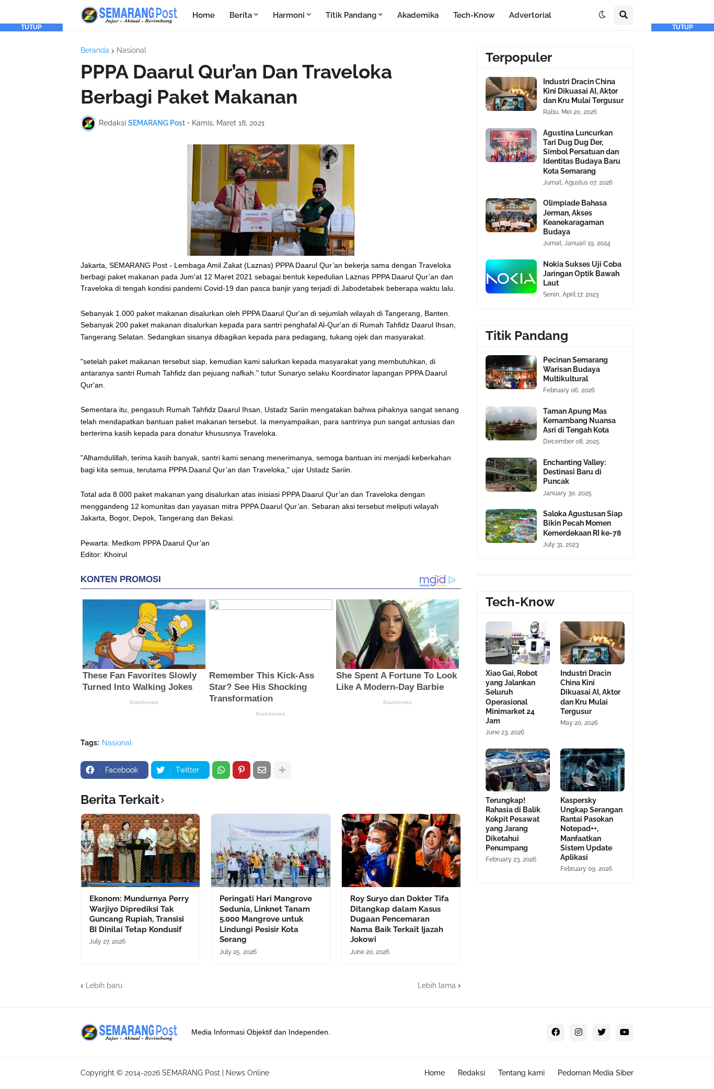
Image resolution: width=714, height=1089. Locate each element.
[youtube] (625, 1032)
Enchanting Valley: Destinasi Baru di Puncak (574, 471)
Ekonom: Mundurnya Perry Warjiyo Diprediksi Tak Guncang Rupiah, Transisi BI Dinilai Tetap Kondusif (139, 914)
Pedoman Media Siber (596, 1073)
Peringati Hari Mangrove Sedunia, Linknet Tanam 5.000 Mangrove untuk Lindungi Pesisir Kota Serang (266, 919)
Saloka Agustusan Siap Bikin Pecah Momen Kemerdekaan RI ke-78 (583, 523)
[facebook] (556, 1032)
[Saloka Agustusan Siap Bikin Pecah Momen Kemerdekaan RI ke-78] (511, 526)
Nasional (131, 50)
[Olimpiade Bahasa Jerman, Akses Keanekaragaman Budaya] (511, 215)
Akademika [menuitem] (418, 15)
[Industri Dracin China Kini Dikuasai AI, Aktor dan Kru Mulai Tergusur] (511, 94)
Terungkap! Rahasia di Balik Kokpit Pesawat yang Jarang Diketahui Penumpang (513, 824)
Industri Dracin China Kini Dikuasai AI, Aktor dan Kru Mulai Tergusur (583, 91)
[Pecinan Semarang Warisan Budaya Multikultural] (511, 372)
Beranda (94, 50)
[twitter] (602, 1032)
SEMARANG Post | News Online (215, 1073)
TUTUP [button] (31, 27)
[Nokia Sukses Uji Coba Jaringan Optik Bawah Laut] (511, 276)
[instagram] (579, 1032)
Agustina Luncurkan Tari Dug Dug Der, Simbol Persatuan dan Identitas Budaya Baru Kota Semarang (581, 152)
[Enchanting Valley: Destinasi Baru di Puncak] (511, 475)
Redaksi (471, 1073)
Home (434, 1073)
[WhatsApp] (221, 770)
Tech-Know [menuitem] (473, 15)
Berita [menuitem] (240, 15)
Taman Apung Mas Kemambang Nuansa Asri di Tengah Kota (579, 420)
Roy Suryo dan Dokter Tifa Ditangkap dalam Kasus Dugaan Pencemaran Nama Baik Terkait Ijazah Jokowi (399, 919)
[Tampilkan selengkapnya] (282, 770)
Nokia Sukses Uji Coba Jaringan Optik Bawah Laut (582, 273)
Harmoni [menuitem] (289, 15)
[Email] (262, 770)
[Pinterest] (241, 770)
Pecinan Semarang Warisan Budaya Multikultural (575, 369)
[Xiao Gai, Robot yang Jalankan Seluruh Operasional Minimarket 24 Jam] (518, 642)
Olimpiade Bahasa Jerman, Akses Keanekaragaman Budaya (575, 217)
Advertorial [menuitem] (530, 15)
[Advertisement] (31, 188)
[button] (602, 15)
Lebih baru (104, 985)
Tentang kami (521, 1073)
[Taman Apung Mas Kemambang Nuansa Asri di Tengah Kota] (511, 423)
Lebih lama (437, 985)
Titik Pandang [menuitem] (351, 15)
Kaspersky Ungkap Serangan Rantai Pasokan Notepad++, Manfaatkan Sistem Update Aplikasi (591, 828)
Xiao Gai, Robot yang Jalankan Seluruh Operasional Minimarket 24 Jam (511, 697)
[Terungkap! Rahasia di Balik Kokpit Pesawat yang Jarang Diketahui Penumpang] (518, 769)
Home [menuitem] (203, 15)
